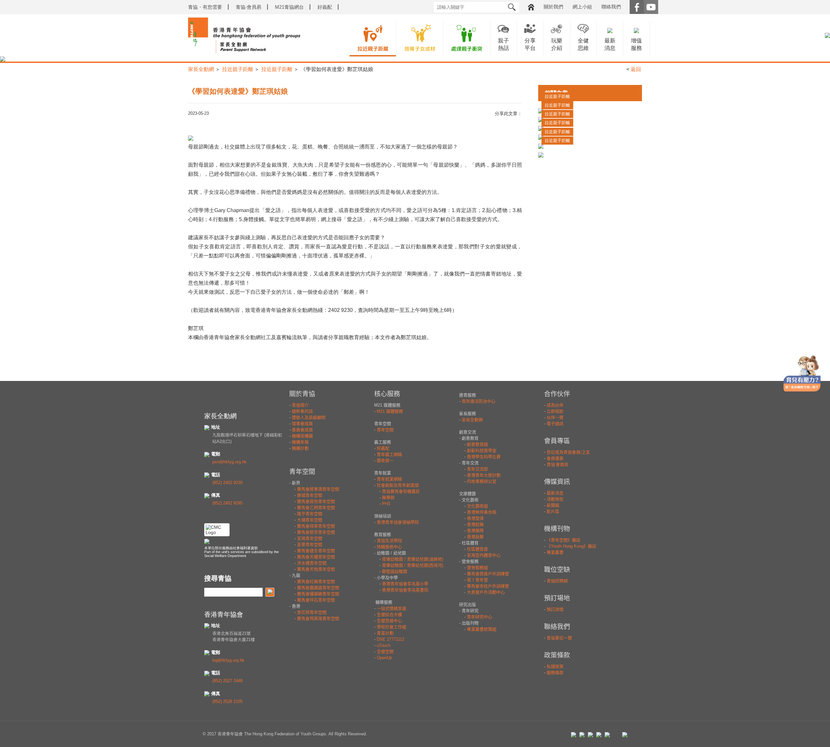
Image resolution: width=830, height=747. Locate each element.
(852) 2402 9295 (227, 503)
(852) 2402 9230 (227, 482)
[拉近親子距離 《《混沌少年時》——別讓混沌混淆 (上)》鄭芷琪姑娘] (590, 155)
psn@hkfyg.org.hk (229, 461)
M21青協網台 (289, 7)
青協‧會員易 (248, 7)
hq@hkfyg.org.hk (228, 660)
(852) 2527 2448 (227, 680)
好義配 (324, 7)
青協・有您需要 (205, 7)
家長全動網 (201, 69)
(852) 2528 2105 (227, 701)
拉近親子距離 (237, 69)
